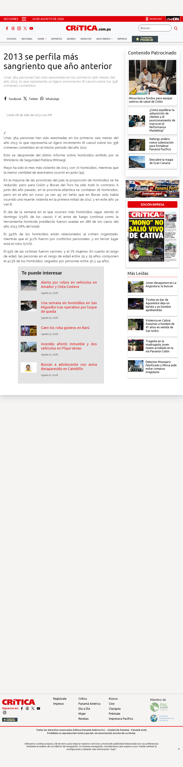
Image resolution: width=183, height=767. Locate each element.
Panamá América (89, 703)
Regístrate (59, 698)
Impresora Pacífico (121, 718)
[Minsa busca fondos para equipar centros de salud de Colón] (152, 77)
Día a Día (84, 708)
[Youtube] (31, 28)
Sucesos (11, 38)
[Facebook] (7, 28)
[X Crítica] (26, 28)
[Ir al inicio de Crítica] (90, 28)
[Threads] (13, 28)
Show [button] (41, 38)
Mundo (71, 38)
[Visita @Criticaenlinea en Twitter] (27, 708)
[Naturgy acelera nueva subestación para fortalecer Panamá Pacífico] (137, 144)
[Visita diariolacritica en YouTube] (38, 708)
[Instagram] (19, 28)
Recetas (83, 718)
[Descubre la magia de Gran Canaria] (137, 161)
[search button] (176, 28)
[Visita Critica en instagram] (4, 712)
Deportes (56, 38)
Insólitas (86, 38)
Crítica (82, 698)
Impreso (122, 38)
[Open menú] (23, 19)
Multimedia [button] (104, 38)
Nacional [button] (27, 38)
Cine (111, 703)
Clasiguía (115, 708)
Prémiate (114, 713)
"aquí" (113, 749)
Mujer (82, 713)
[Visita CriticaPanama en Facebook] (22, 708)
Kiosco (113, 698)
